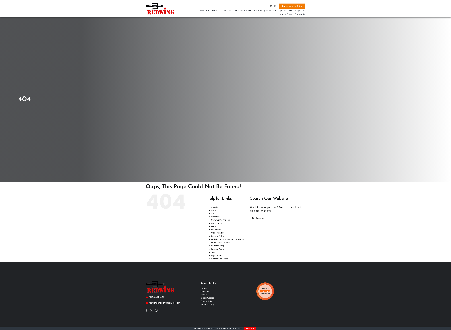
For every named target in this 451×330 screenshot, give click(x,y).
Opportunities (217, 233)
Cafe (213, 210)
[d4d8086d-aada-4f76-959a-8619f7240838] (160, 3)
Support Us (216, 255)
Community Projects (221, 220)
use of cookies (237, 328)
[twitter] (271, 6)
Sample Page (217, 249)
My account (216, 229)
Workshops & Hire (219, 258)
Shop (213, 252)
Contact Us (216, 223)
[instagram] (275, 6)
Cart (213, 213)
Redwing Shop (217, 245)
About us (215, 207)
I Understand (250, 328)
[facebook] (267, 6)
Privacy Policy (217, 236)
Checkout (215, 216)
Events (214, 226)
